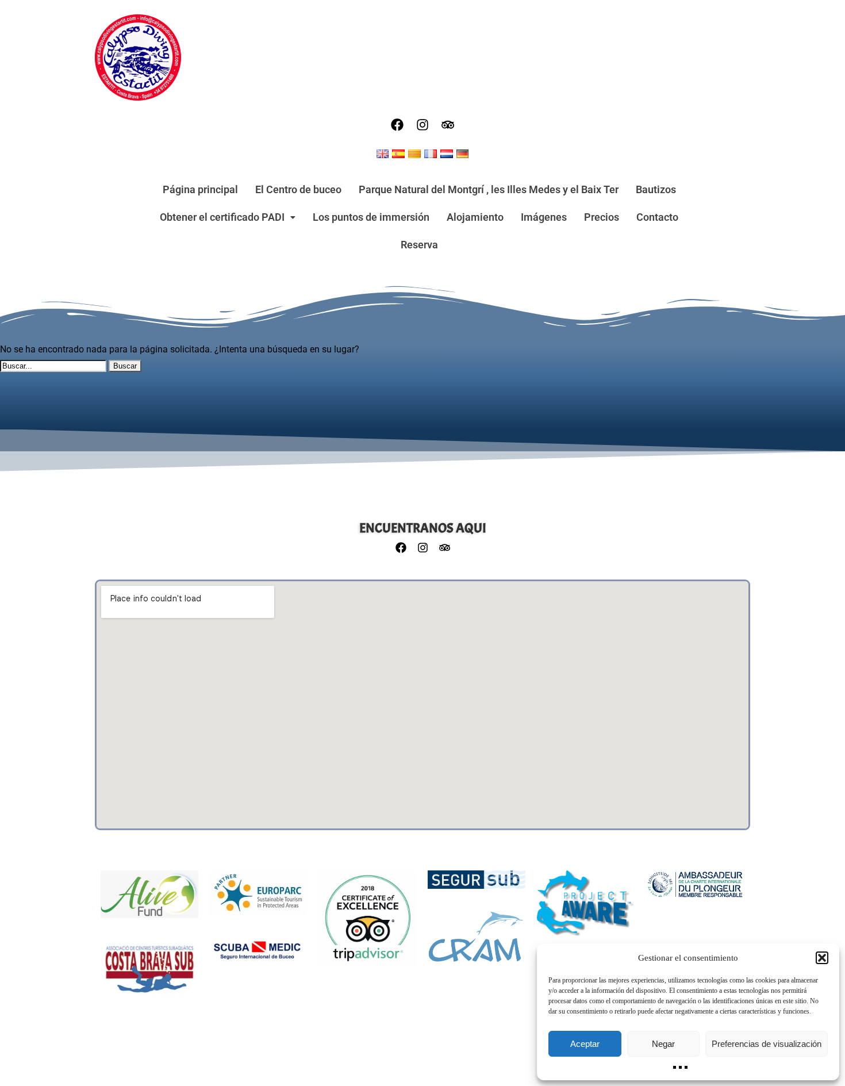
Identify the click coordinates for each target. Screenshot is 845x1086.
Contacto (657, 217)
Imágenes (544, 217)
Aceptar (585, 1044)
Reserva (419, 245)
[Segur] (476, 885)
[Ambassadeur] (695, 890)
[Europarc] (258, 898)
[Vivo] (149, 900)
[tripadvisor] (447, 124)
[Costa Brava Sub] (149, 975)
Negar (663, 1044)
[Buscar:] (54, 365)
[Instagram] (422, 124)
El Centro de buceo (298, 189)
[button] (822, 958)
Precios (601, 217)
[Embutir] (476, 942)
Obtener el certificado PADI (222, 217)
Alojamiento (475, 217)
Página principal (200, 189)
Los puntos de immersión (371, 217)
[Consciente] (586, 909)
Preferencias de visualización (766, 1044)
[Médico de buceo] (258, 956)
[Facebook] (397, 124)
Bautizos (656, 189)
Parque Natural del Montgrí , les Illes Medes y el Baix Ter (489, 189)
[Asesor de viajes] (367, 924)
